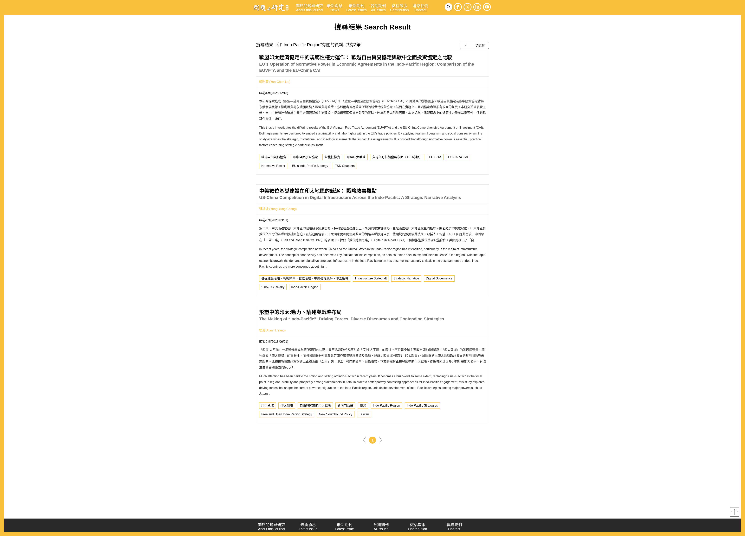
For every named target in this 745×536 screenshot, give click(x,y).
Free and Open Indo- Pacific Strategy (286, 414)
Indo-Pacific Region (304, 287)
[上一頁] (364, 440)
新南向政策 (345, 405)
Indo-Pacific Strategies (422, 405)
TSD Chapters (345, 165)
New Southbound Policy (335, 414)
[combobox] (474, 45)
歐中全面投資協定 (305, 157)
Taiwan (364, 414)
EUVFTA (435, 157)
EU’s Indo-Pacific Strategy (310, 165)
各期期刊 (378, 8)
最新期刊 (356, 8)
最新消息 (334, 8)
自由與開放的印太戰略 (315, 405)
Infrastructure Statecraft (371, 278)
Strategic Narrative (406, 278)
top (734, 512)
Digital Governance (439, 278)
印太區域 (267, 405)
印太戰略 (287, 405)
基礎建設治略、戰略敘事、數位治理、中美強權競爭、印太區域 (304, 278)
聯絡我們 (420, 8)
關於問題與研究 (309, 8)
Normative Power (273, 165)
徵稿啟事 (399, 8)
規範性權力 (332, 157)
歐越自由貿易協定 (273, 157)
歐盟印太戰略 (356, 157)
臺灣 (363, 405)
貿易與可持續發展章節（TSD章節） (397, 157)
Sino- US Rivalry (272, 287)
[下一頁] (380, 440)
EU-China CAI (458, 157)
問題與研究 (271, 7)
